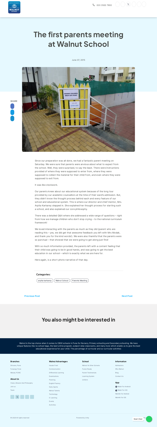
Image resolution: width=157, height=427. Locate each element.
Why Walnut (119, 369)
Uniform (85, 380)
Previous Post (32, 296)
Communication (54, 369)
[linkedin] (139, 4)
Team (12, 390)
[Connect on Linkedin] (27, 397)
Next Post (127, 296)
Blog (60, 54)
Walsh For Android (123, 386)
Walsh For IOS (122, 390)
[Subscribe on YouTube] (32, 397)
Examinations (54, 376)
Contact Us (119, 376)
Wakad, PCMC (15, 372)
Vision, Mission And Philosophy (21, 383)
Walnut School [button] (62, 280)
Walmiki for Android (122, 394)
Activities (52, 405)
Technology (53, 394)
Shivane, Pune (15, 365)
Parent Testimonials (89, 372)
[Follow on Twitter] (17, 397)
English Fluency (54, 383)
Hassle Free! (53, 365)
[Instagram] (117, 4)
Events (51, 401)
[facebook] (123, 4)
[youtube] (134, 4)
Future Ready (87, 369)
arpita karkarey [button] (45, 280)
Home (51, 54)
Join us (13, 386)
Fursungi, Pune (15, 369)
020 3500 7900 (104, 5)
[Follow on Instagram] (22, 397)
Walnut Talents (54, 390)
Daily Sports (53, 387)
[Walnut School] (17, 7)
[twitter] (128, 4)
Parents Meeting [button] (79, 280)
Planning (52, 380)
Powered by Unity (82, 418)
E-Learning (53, 398)
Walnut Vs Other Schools (91, 365)
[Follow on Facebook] (12, 397)
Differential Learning (56, 372)
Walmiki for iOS (120, 397)
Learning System (88, 376)
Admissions (119, 365)
